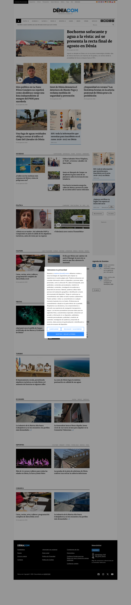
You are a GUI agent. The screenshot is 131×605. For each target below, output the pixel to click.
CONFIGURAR (53, 329)
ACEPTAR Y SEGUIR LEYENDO (65, 334)
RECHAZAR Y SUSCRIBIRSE (73, 329)
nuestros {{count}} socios (61, 273)
